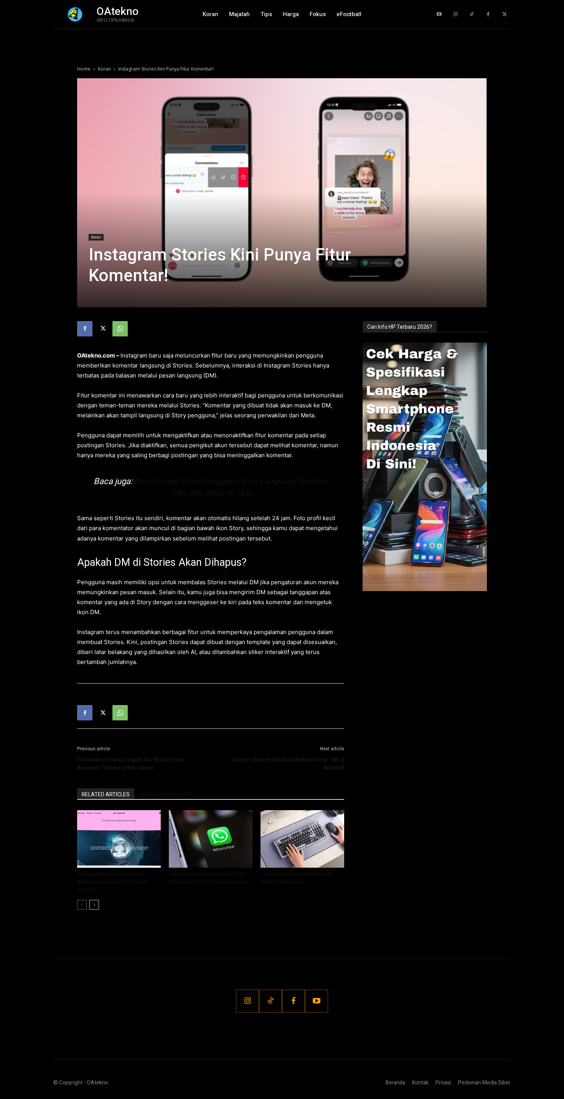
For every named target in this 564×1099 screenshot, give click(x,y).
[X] (102, 328)
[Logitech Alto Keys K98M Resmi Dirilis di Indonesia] (302, 839)
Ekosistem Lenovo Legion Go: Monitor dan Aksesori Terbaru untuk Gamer (130, 763)
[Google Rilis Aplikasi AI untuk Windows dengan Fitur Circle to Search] (119, 839)
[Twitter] (504, 14)
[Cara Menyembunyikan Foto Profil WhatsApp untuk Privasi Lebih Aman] (210, 839)
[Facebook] (488, 14)
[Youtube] (439, 14)
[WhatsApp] (120, 328)
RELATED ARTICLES (106, 794)
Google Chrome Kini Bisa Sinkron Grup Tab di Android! (287, 763)
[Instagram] (455, 14)
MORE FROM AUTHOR (165, 794)
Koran (104, 69)
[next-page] (94, 905)
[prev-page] (82, 905)
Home (84, 69)
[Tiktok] (471, 14)
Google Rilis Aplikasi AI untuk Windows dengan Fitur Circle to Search (112, 881)
